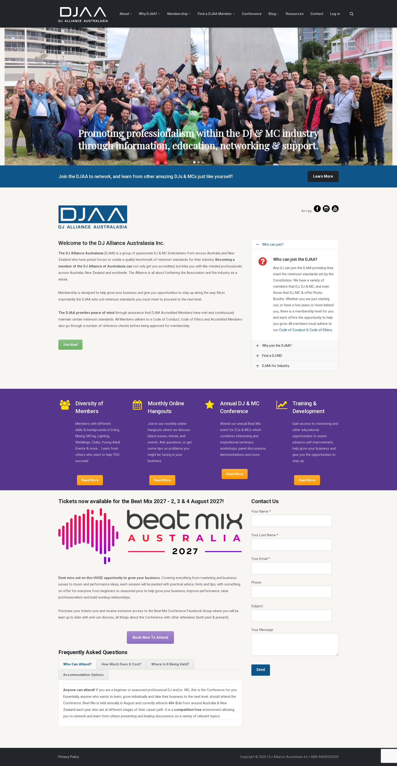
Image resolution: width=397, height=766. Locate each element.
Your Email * (260, 559)
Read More (90, 480)
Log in (335, 14)
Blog (272, 14)
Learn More (323, 176)
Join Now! (70, 344)
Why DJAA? (148, 14)
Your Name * (261, 511)
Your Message (262, 630)
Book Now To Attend (150, 637)
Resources (294, 14)
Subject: (257, 606)
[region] (198, 96)
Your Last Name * (264, 535)
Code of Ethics (320, 330)
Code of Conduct (292, 330)
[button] (9, 96)
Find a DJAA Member (215, 14)
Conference (252, 14)
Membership (177, 14)
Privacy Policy (68, 757)
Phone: (256, 582)
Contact (316, 14)
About (124, 14)
